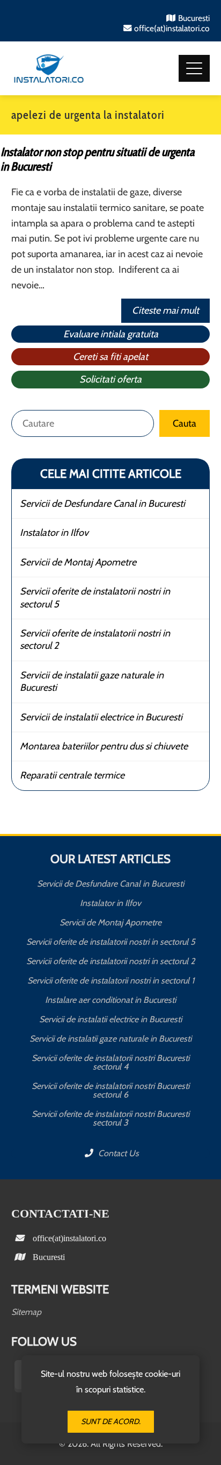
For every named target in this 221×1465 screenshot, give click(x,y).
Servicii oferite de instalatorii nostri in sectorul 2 (95, 639)
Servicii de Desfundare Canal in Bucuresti (102, 503)
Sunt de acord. (111, 1421)
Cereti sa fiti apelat (110, 357)
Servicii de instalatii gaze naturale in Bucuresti (92, 681)
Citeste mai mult (165, 310)
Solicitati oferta (110, 379)
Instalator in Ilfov (54, 533)
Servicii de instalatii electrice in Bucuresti (101, 717)
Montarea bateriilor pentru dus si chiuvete (104, 746)
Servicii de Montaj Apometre (78, 562)
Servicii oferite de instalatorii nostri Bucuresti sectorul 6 (110, 1090)
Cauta (184, 423)
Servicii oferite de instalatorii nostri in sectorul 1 (110, 980)
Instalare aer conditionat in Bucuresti (110, 1000)
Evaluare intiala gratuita (110, 334)
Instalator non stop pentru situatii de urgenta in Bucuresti (97, 159)
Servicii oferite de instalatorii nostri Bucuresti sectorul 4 (110, 1062)
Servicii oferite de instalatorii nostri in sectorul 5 (95, 597)
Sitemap (26, 1312)
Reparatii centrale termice (72, 775)
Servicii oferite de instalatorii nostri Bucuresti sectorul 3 (110, 1118)
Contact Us (117, 1153)
